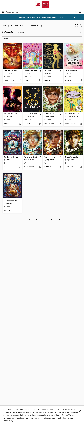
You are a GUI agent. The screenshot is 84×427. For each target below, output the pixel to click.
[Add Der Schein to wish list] (60, 80)
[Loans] (76, 12)
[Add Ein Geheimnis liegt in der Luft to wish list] (19, 210)
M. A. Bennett (30, 116)
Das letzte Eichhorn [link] (72, 114)
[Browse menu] (80, 11)
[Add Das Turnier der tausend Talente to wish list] (19, 167)
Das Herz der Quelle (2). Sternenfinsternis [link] (11, 114)
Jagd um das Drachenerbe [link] (11, 71)
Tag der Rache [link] (49, 157)
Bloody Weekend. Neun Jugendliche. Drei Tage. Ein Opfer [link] (31, 114)
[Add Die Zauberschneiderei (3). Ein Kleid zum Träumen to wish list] (40, 80)
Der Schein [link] (48, 71)
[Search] (3, 12)
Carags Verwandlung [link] (72, 157)
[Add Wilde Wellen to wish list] (60, 123)
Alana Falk (9, 116)
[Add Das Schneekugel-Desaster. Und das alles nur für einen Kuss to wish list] (80, 80)
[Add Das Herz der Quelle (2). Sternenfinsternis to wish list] (19, 123)
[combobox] (37, 12)
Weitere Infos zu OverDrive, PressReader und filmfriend (41, 17)
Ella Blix (48, 73)
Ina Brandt (29, 73)
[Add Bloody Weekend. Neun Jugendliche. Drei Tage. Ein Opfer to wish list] (40, 123)
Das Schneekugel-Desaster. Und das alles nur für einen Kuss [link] (72, 71)
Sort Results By (7, 32)
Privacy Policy (58, 409)
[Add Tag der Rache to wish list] (60, 167)
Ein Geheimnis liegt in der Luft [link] (11, 200)
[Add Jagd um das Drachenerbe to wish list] (19, 80)
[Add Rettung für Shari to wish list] (40, 167)
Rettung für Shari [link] (30, 157)
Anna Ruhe (9, 160)
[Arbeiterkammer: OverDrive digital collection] (42, 4)
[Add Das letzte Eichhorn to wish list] (80, 123)
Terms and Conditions (41, 409)
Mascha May (70, 73)
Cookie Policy (8, 421)
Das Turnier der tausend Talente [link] (11, 157)
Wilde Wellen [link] (49, 114)
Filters (6, 38)
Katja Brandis (50, 116)
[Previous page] (25, 219)
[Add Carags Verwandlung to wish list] (80, 167)
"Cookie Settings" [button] (62, 415)
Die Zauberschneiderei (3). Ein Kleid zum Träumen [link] (31, 71)
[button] (76, 26)
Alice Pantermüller (72, 116)
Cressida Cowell (11, 73)
